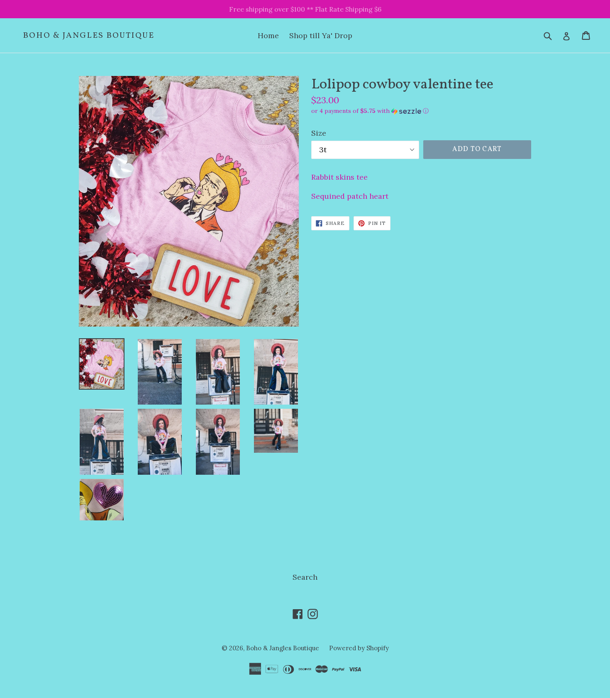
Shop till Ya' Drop (320, 35)
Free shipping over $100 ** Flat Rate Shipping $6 (305, 9)
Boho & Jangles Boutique (88, 36)
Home (268, 35)
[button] (421, 111)
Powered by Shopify (359, 648)
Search (305, 577)
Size (318, 133)
